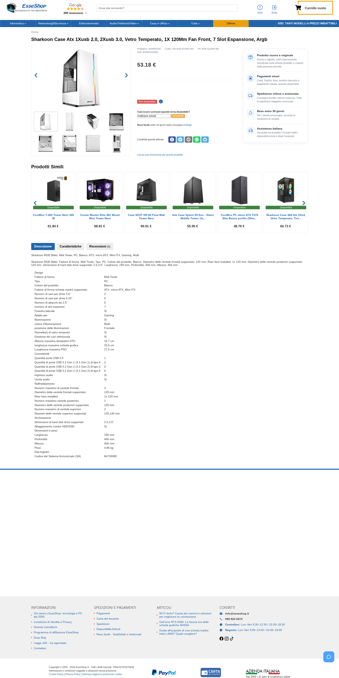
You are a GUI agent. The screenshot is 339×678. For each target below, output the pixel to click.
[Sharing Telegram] (205, 139)
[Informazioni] (260, 7)
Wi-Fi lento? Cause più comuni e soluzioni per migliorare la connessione (185, 615)
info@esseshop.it (237, 613)
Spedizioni (103, 623)
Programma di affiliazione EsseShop (56, 632)
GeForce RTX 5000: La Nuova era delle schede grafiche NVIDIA (184, 623)
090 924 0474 (233, 619)
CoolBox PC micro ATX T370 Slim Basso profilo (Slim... (239, 216)
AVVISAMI (178, 116)
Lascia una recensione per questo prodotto (160, 154)
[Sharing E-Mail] (188, 139)
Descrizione (43, 246)
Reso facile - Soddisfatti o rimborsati (119, 634)
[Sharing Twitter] (180, 139)
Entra (274, 12)
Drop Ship (40, 637)
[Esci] (275, 8)
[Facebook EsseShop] (221, 639)
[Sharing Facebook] (172, 139)
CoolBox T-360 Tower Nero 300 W (53, 216)
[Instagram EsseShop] (227, 639)
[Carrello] (298, 7)
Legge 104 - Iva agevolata (50, 642)
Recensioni (99, 246)
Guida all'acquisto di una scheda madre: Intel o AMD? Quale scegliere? (184, 632)
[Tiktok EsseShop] (232, 639)
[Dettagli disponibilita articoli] (160, 101)
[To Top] (330, 669)
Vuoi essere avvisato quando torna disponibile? (163, 112)
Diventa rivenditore (45, 627)
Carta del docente (108, 618)
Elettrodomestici (89, 23)
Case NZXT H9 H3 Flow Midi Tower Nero (146, 216)
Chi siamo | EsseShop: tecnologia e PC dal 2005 (58, 615)
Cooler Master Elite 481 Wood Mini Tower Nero (100, 216)
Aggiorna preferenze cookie (107, 674)
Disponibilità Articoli (108, 629)
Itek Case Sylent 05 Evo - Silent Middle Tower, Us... (193, 216)
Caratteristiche (70, 246)
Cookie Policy (56, 674)
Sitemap (86, 674)
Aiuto (260, 12)
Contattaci (40, 648)
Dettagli (187, 125)
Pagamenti (103, 613)
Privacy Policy (72, 674)
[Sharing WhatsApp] (196, 139)
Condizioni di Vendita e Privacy (53, 622)
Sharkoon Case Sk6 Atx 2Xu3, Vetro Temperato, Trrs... (286, 216)
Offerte (231, 23)
